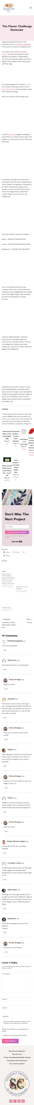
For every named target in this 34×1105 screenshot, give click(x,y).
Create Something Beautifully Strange (17, 1057)
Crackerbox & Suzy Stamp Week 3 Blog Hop (8, 623)
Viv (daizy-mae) (14, 863)
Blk (33, 453)
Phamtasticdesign (8, 89)
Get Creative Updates (17, 1064)
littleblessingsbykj (14, 641)
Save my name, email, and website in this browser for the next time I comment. (16, 1022)
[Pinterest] (23, 1101)
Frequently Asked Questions (17, 1060)
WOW (31, 455)
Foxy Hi (29, 621)
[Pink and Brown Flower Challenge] (22, 579)
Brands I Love (17, 1054)
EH (16, 446)
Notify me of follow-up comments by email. (15, 1030)
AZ (7, 443)
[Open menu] (30, 7)
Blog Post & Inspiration (17, 1051)
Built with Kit (17, 541)
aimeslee (11, 699)
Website (5, 1016)
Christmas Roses (6, 607)
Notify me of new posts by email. (15, 1035)
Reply (4, 650)
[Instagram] (14, 1101)
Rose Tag (12, 134)
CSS (23, 449)
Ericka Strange (15, 679)
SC (30, 453)
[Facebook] (10, 1101)
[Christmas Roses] (8, 600)
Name (5, 999)
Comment (7, 974)
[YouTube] (19, 1101)
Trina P (28, 84)
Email (5, 1008)
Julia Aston (11, 660)
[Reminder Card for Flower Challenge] (9, 580)
